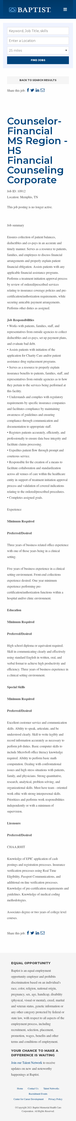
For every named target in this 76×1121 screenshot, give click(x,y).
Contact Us (33, 1088)
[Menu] (65, 9)
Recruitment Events (38, 1093)
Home (20, 1088)
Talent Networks (51, 1088)
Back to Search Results (38, 80)
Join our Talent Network (26, 1062)
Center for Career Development (29, 1099)
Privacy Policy (55, 1099)
